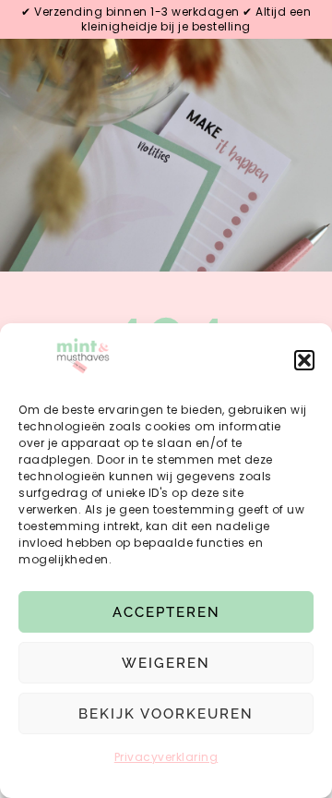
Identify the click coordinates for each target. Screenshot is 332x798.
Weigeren (166, 663)
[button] (304, 360)
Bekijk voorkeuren (166, 714)
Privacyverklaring (166, 757)
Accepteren (166, 612)
